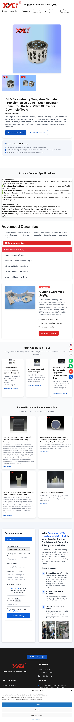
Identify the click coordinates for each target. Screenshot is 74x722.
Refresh (18, 600)
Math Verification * (13, 598)
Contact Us (52, 11)
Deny (37, 710)
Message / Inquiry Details (15, 571)
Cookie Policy (36, 719)
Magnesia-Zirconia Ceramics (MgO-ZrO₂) (20, 261)
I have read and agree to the (18, 610)
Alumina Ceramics (9, 685)
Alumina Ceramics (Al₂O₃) (15, 250)
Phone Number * (24, 554)
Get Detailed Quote (17, 132)
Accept (37, 705)
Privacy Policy (13, 611)
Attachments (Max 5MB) (15, 584)
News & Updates (44, 669)
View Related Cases (10, 388)
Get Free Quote (36, 657)
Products (25, 11)
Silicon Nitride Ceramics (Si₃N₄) (16, 266)
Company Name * (12, 554)
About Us (13, 11)
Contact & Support (45, 676)
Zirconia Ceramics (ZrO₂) (14, 255)
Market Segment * (13, 546)
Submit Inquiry (18, 616)
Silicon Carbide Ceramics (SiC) (16, 271)
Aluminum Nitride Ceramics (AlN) (17, 277)
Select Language (65, 11)
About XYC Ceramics (45, 673)
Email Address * (12, 563)
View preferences (37, 715)
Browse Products (38, 133)
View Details (7, 466)
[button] (71, 690)
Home (4, 11)
